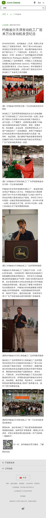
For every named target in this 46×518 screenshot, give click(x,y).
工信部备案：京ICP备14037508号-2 (23, 487)
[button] (23, 509)
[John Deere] (12, 2)
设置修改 (21, 483)
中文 (24, 477)
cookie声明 (29, 483)
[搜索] (43, 8)
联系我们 (37, 483)
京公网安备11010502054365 (23, 491)
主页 (4, 14)
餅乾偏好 (23, 496)
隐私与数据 (14, 483)
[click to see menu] (43, 2)
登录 (39, 3)
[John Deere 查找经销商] (34, 2)
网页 (7, 483)
